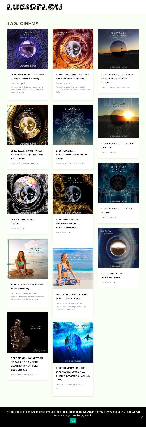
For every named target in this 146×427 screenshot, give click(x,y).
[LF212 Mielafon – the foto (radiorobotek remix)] (27, 49)
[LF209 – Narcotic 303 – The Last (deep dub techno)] (73, 49)
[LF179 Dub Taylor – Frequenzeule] (118, 248)
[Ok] (141, 417)
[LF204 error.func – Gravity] (27, 194)
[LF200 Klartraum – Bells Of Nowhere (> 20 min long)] (118, 49)
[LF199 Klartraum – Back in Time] (118, 183)
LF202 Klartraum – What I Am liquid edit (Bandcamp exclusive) (27, 155)
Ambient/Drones (29, 163)
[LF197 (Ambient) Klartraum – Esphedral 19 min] (73, 125)
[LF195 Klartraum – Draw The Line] (118, 118)
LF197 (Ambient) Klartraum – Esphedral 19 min (72, 155)
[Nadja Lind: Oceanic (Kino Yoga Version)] (27, 259)
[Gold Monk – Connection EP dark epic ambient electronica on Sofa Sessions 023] (27, 332)
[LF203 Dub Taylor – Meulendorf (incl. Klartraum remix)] (73, 194)
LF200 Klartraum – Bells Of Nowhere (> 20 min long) (117, 79)
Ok (73, 420)
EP (23, 84)
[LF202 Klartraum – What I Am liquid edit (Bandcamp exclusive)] (27, 125)
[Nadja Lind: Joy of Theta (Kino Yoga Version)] (73, 268)
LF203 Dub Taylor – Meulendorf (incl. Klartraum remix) (68, 223)
